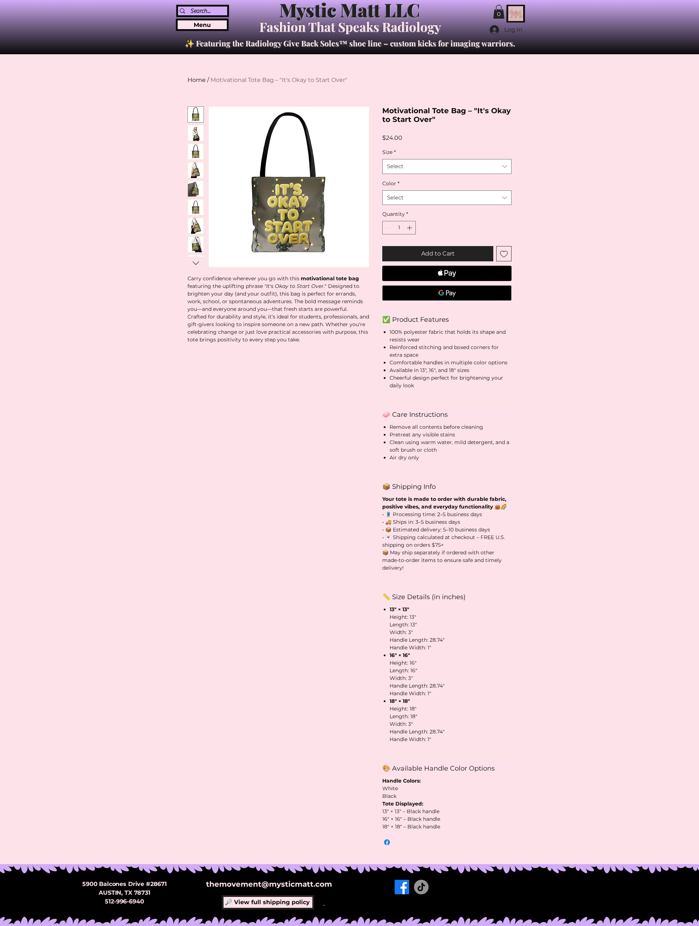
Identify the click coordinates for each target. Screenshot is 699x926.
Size (389, 152)
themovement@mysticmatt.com (269, 884)
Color (390, 183)
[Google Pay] (447, 293)
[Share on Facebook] (387, 842)
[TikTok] (421, 887)
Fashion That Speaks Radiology (350, 26)
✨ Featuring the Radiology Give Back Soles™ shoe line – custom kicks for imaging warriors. (350, 43)
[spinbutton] (399, 227)
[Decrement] (387, 227)
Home (196, 79)
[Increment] (410, 227)
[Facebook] (402, 887)
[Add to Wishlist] (504, 253)
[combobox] (447, 166)
